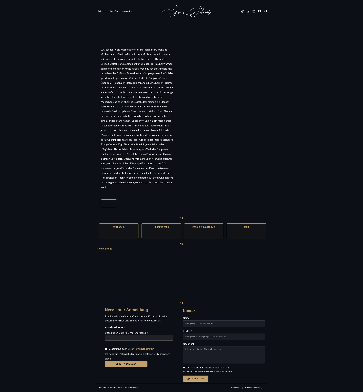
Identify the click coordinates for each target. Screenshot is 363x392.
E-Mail (187, 330)
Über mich (113, 11)
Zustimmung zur (131, 348)
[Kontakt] (265, 11)
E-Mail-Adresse (115, 327)
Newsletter (127, 11)
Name (186, 317)
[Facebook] (259, 11)
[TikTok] (242, 11)
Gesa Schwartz (186, 12)
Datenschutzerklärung (140, 348)
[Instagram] (248, 11)
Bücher (101, 11)
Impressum (235, 388)
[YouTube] (253, 11)
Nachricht (188, 343)
